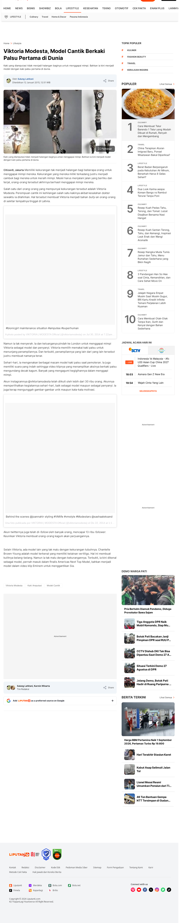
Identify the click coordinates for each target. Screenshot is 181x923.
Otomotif (121, 8)
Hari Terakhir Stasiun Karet (154, 754)
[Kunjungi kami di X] (151, 890)
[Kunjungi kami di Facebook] (145, 890)
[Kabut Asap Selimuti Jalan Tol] (129, 769)
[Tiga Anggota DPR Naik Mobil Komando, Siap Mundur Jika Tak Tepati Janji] (129, 623)
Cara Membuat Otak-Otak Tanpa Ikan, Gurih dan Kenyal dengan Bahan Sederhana (153, 323)
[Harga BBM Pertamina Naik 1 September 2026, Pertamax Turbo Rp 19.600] (148, 719)
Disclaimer (40, 867)
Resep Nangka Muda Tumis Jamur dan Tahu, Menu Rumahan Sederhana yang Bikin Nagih (154, 257)
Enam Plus (157, 8)
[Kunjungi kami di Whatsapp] (163, 890)
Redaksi (25, 867)
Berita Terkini (134, 697)
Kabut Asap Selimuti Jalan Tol (153, 769)
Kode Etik (55, 867)
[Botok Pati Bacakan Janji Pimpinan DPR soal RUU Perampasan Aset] (129, 638)
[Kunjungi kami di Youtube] (139, 890)
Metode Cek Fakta (18, 872)
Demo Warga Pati (134, 571)
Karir (150, 867)
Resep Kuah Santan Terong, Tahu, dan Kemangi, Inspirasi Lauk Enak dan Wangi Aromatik (154, 234)
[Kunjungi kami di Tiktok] (169, 890)
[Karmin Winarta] (13, 687)
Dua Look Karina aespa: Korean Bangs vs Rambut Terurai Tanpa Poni (152, 192)
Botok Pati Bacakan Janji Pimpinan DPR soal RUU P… (154, 638)
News (19, 8)
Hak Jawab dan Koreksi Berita (47, 872)
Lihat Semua (166, 84)
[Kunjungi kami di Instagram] (157, 890)
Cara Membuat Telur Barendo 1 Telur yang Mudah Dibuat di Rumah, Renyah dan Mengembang (154, 131)
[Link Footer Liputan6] (24, 854)
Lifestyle (72, 8)
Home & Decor (59, 16)
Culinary (34, 16)
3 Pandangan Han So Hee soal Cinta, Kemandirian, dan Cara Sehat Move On (154, 277)
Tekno (106, 8)
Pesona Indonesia (79, 16)
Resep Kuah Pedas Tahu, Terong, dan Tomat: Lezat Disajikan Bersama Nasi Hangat (153, 212)
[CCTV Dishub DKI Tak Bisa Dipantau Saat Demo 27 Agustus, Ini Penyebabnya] (129, 653)
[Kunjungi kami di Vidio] (133, 890)
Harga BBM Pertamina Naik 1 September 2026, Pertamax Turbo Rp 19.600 (148, 741)
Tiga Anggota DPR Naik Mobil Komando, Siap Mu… (153, 623)
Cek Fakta (139, 8)
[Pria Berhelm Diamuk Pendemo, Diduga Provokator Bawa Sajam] (148, 590)
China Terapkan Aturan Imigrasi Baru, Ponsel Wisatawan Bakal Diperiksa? (154, 151)
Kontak (12, 867)
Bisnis (31, 8)
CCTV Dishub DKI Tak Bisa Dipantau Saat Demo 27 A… (154, 653)
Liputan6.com (33, 898)
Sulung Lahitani (25, 79)
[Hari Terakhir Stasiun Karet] (129, 754)
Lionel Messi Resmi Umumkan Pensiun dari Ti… (154, 784)
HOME (7, 8)
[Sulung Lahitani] (8, 80)
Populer (129, 84)
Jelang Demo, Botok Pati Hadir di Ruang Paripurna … (154, 682)
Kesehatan (90, 8)
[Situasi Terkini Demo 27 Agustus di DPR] (129, 667)
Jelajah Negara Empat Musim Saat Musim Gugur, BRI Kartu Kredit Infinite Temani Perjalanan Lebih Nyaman (153, 299)
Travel (45, 16)
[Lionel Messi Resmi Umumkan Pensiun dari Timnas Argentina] (129, 784)
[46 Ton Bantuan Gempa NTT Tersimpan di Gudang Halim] (129, 799)
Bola (58, 8)
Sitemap (97, 867)
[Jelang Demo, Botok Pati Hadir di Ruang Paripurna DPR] (129, 682)
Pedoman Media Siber (76, 867)
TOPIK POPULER (131, 43)
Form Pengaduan (115, 867)
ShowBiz (45, 8)
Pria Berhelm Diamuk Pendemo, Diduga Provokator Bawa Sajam (147, 610)
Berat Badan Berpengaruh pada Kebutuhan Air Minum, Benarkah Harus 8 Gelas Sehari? (154, 172)
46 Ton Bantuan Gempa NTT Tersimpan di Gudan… (153, 798)
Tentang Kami (136, 867)
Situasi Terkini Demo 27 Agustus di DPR (152, 667)
